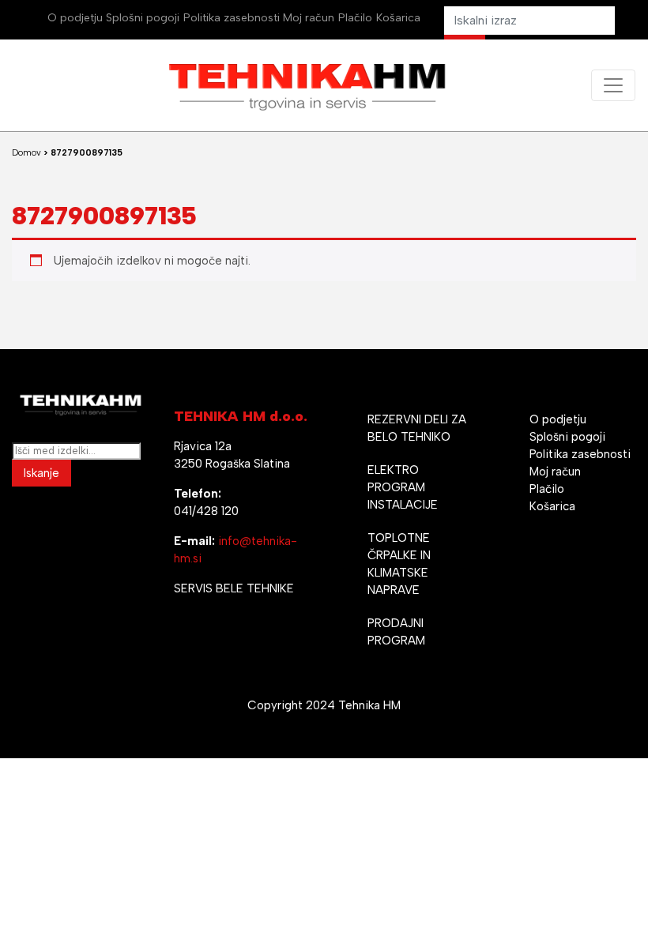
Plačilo (355, 17)
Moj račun (308, 17)
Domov (26, 153)
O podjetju (75, 17)
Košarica (398, 17)
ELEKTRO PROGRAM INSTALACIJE (402, 487)
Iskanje (41, 473)
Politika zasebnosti (231, 17)
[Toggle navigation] (613, 85)
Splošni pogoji (142, 17)
